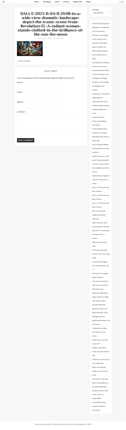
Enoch (57, 2)
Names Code (77, 2)
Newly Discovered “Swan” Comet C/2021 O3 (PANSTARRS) (100, 394)
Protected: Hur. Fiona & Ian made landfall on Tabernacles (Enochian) (101, 98)
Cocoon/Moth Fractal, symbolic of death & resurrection (99, 406)
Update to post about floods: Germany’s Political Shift (100, 351)
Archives (95, 10)
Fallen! (88, 2)
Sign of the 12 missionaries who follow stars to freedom (101, 234)
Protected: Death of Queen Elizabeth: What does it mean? (101, 109)
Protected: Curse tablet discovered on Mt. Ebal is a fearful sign (100, 137)
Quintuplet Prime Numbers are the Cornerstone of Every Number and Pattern (101, 66)
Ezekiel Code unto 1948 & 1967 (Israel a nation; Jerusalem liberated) (100, 301)
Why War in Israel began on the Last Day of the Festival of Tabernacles (100, 39)
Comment (21, 112)
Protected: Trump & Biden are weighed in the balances (100, 86)
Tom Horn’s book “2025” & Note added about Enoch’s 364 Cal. (100, 168)
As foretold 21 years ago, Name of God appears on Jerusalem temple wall (100, 383)
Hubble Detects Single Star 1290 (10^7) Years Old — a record (101, 179)
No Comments (58, 38)
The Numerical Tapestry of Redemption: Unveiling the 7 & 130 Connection (101, 27)
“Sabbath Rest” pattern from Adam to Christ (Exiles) (99, 332)
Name (20, 82)
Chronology (46, 2)
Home (36, 2)
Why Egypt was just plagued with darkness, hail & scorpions (101, 320)
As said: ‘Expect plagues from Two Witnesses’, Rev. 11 (100, 265)
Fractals (66, 2)
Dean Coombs (24, 61)
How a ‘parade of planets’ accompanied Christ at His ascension (100, 148)
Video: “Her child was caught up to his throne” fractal (100, 371)
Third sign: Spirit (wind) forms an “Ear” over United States (101, 254)
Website (20, 102)
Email (20, 92)
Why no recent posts (99, 211)
